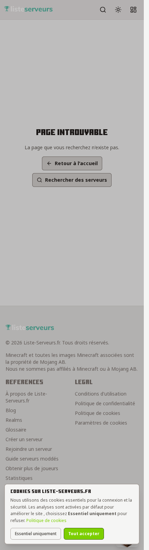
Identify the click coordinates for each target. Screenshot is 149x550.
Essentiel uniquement (35, 534)
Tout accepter (83, 534)
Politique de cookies (46, 520)
